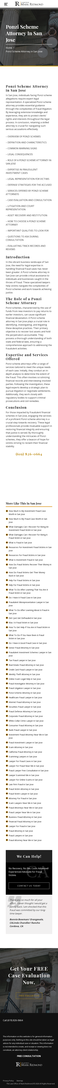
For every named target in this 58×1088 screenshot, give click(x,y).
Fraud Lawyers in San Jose (21, 835)
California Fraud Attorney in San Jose (26, 752)
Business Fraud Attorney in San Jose (25, 817)
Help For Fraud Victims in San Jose (24, 580)
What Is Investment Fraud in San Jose (26, 559)
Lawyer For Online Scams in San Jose (26, 779)
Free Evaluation (29, 995)
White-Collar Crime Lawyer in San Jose (26, 720)
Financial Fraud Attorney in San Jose (25, 821)
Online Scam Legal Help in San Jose (25, 679)
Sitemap (19, 1081)
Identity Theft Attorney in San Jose (25, 674)
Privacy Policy (8, 1081)
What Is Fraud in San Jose (21, 542)
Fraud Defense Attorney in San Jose (25, 711)
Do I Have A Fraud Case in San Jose (25, 597)
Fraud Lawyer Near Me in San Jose (25, 812)
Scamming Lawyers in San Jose (23, 756)
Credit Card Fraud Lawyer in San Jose (26, 669)
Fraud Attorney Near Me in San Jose (25, 840)
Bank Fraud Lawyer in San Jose (23, 730)
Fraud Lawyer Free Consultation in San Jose (29, 770)
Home (9, 47)
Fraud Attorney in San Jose (21, 831)
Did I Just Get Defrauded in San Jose (25, 618)
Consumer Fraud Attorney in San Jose (26, 725)
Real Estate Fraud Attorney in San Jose (26, 665)
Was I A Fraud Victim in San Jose (24, 622)
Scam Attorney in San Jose (21, 747)
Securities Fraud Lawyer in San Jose (25, 706)
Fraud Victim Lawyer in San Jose (23, 793)
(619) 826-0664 (29, 454)
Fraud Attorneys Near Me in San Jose (26, 807)
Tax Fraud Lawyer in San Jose (22, 660)
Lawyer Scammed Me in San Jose (24, 775)
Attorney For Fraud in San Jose (23, 798)
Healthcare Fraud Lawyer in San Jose (26, 697)
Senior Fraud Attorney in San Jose (24, 647)
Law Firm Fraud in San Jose (21, 784)
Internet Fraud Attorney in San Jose (25, 702)
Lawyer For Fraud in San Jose (22, 826)
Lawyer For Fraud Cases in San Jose (25, 761)
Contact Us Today (28, 885)
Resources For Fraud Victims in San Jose (27, 555)
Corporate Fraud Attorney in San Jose (26, 716)
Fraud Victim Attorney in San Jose (24, 789)
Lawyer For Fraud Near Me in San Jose (26, 766)
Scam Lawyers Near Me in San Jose (25, 803)
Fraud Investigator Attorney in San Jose (27, 683)
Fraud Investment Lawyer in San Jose (26, 742)
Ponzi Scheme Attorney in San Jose (25, 692)
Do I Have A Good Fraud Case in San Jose (28, 643)
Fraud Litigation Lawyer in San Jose (25, 688)
